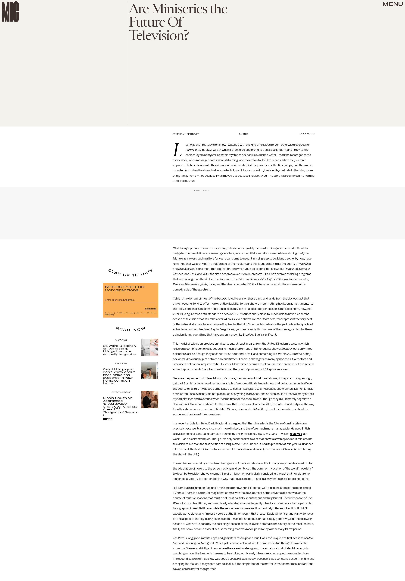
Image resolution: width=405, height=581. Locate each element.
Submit (150, 308)
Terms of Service (147, 313)
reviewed (296, 433)
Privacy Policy (109, 314)
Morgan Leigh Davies (187, 134)
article (191, 423)
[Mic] (10, 11)
